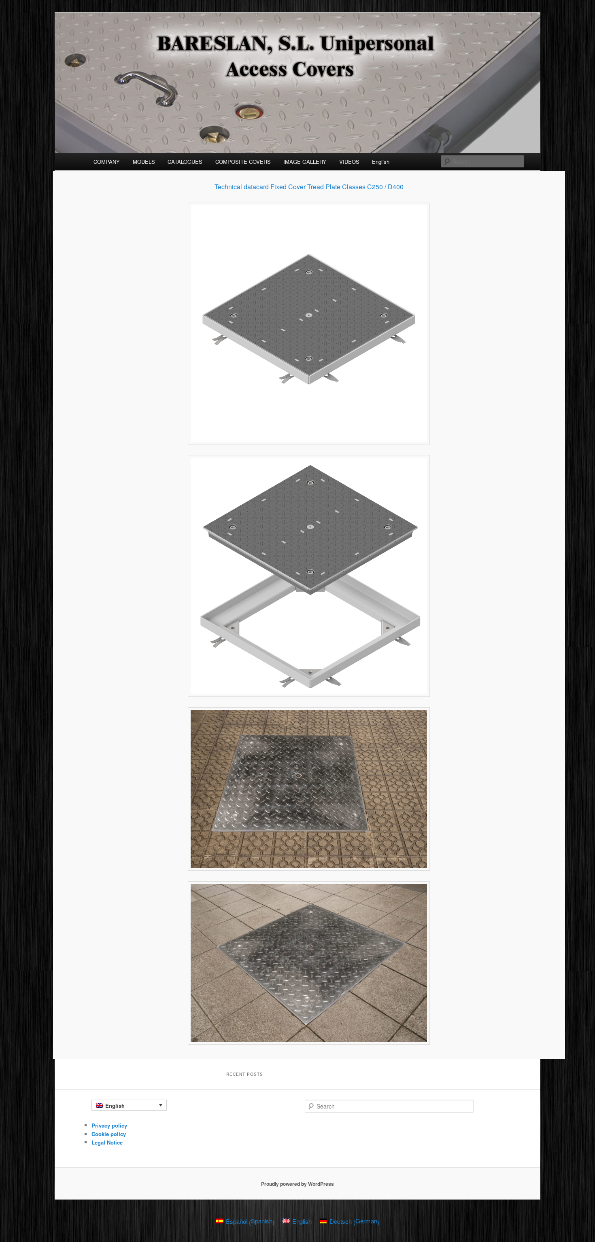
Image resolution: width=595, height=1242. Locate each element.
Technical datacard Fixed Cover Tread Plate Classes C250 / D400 (309, 186)
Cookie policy (108, 1134)
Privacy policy (109, 1125)
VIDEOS (349, 161)
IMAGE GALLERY (304, 161)
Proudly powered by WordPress (297, 1183)
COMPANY (107, 161)
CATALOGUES (185, 161)
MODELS (144, 161)
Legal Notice (107, 1142)
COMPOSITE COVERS (243, 161)
